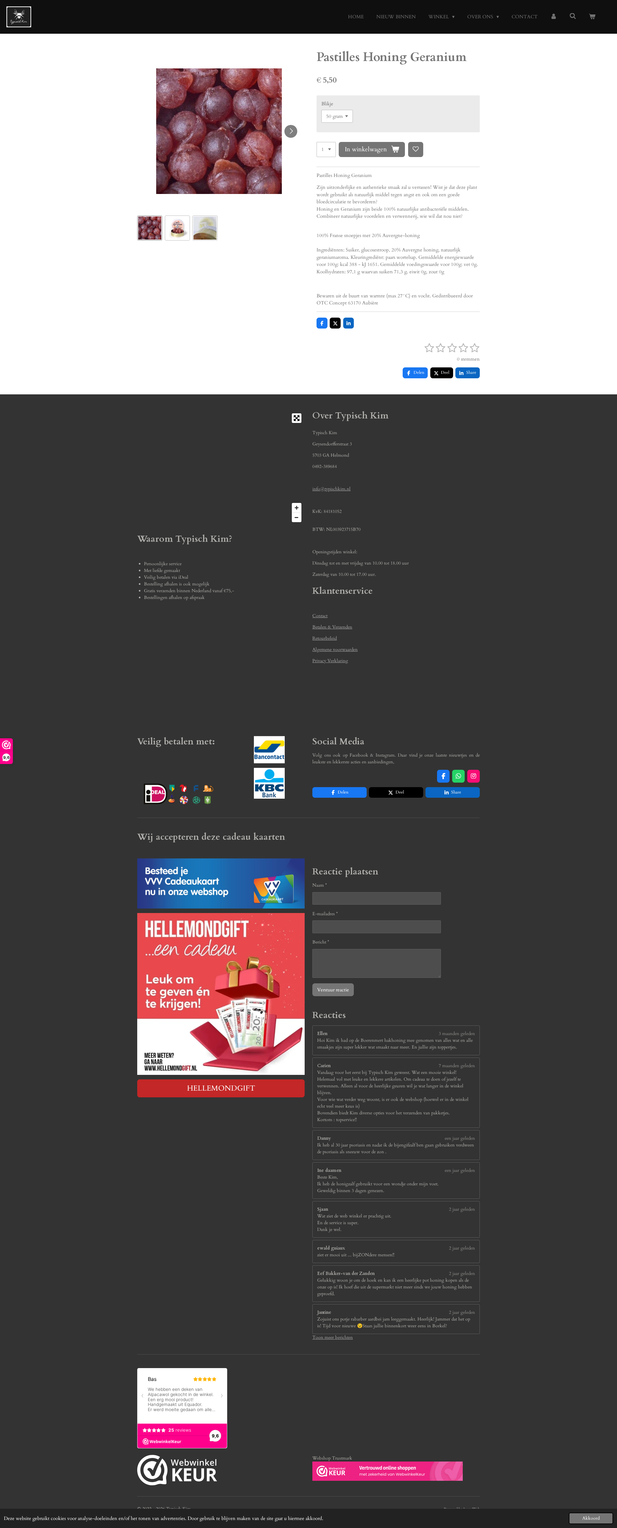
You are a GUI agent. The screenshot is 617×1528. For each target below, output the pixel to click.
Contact (319, 616)
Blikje (327, 104)
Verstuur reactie (333, 990)
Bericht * (320, 942)
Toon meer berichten (332, 1337)
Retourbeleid (324, 638)
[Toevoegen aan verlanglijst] (415, 149)
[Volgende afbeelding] (290, 131)
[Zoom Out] (296, 517)
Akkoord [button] (591, 1518)
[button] (149, 228)
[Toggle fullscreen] (296, 418)
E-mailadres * (325, 914)
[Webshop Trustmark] (177, 1471)
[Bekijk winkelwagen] (592, 17)
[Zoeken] (573, 16)
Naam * (319, 885)
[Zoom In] (296, 508)
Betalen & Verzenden (332, 627)
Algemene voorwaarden (335, 649)
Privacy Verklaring (330, 661)
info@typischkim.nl (331, 489)
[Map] (221, 467)
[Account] (553, 17)
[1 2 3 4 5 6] (326, 149)
